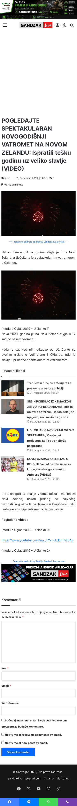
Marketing (62, 778)
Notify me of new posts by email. (26, 743)
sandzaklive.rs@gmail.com (24, 778)
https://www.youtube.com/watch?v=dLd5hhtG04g (37, 540)
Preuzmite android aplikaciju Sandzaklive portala (38, 561)
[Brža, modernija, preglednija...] (38, 573)
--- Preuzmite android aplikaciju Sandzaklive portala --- (38, 241)
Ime (4, 668)
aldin (7, 178)
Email (6, 685)
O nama (49, 778)
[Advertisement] (38, 72)
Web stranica (10, 703)
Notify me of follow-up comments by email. (33, 734)
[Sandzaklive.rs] (36, 25)
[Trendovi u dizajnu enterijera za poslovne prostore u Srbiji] (12, 388)
